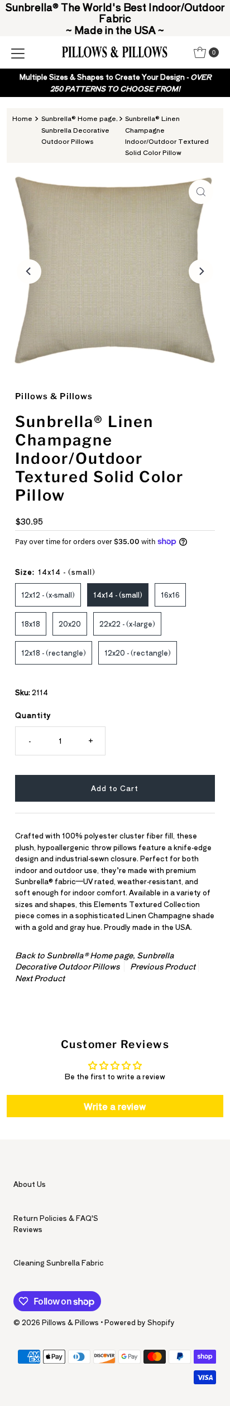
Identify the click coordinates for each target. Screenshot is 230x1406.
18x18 (30, 623)
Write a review (115, 1106)
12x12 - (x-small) (48, 594)
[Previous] (29, 271)
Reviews (27, 1229)
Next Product (40, 977)
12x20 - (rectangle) (137, 652)
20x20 (70, 623)
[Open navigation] (18, 52)
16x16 (170, 594)
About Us (29, 1184)
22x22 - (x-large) (127, 623)
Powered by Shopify (139, 1322)
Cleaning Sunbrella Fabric (58, 1262)
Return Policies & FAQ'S (55, 1218)
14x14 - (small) (117, 594)
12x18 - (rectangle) (53, 652)
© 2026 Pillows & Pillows (56, 1322)
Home (22, 118)
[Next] (201, 271)
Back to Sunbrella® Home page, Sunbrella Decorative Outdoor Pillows (94, 960)
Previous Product (162, 966)
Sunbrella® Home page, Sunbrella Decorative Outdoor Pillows (79, 130)
